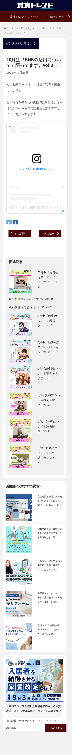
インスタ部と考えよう (21, 43)
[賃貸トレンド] (36, 5)
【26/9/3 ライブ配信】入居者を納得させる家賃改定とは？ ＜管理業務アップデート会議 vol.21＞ (34, 711)
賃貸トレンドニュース (24, 16)
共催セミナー (56, 16)
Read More (55, 728)
